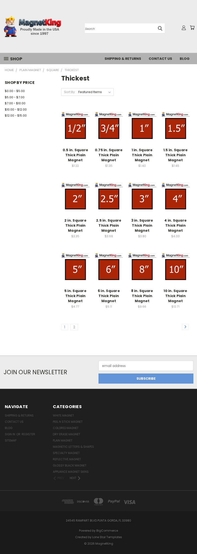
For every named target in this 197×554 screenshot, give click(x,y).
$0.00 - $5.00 (15, 91)
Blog (185, 58)
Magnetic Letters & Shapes (73, 447)
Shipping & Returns (123, 58)
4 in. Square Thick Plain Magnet (175, 225)
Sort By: (69, 92)
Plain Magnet (63, 440)
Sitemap (10, 440)
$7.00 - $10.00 (15, 103)
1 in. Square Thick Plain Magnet (142, 155)
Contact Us (160, 58)
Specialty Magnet (66, 453)
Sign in (10, 434)
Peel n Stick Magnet (68, 422)
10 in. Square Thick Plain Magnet (175, 295)
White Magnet (63, 415)
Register (28, 434)
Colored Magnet (66, 428)
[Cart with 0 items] (192, 27)
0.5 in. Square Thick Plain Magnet (75, 155)
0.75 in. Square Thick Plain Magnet (109, 155)
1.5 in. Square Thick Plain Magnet (175, 155)
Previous (190, 539)
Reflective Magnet (67, 459)
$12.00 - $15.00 (16, 115)
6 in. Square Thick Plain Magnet (109, 295)
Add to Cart (75, 135)
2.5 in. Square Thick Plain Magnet (109, 225)
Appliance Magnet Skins (71, 472)
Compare (74, 126)
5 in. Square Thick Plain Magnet (75, 295)
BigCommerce (107, 531)
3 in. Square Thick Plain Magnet (142, 225)
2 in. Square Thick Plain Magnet (75, 225)
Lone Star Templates (107, 537)
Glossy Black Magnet (69, 465)
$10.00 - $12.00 (16, 109)
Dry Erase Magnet (66, 434)
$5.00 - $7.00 (15, 97)
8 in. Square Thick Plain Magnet (142, 295)
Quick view (75, 116)
